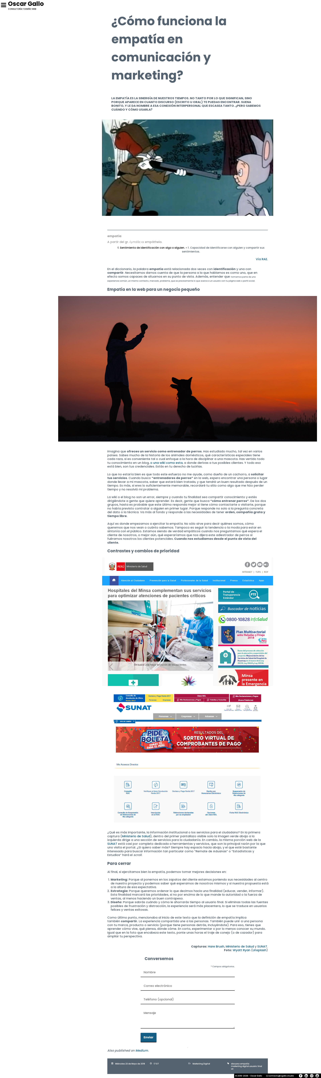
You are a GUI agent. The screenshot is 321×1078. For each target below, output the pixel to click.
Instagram (311, 1075)
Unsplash (259, 950)
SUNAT (112, 844)
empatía (244, 1064)
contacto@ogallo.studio (281, 1075)
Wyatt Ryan (241, 950)
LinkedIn (306, 1075)
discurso (235, 1064)
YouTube (317, 1075)
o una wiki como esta (166, 463)
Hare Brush (216, 946)
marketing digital (240, 1066)
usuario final (255, 1066)
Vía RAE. (262, 259)
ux (232, 1069)
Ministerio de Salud (136, 836)
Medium (141, 1050)
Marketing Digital (201, 1064)
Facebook (300, 1075)
